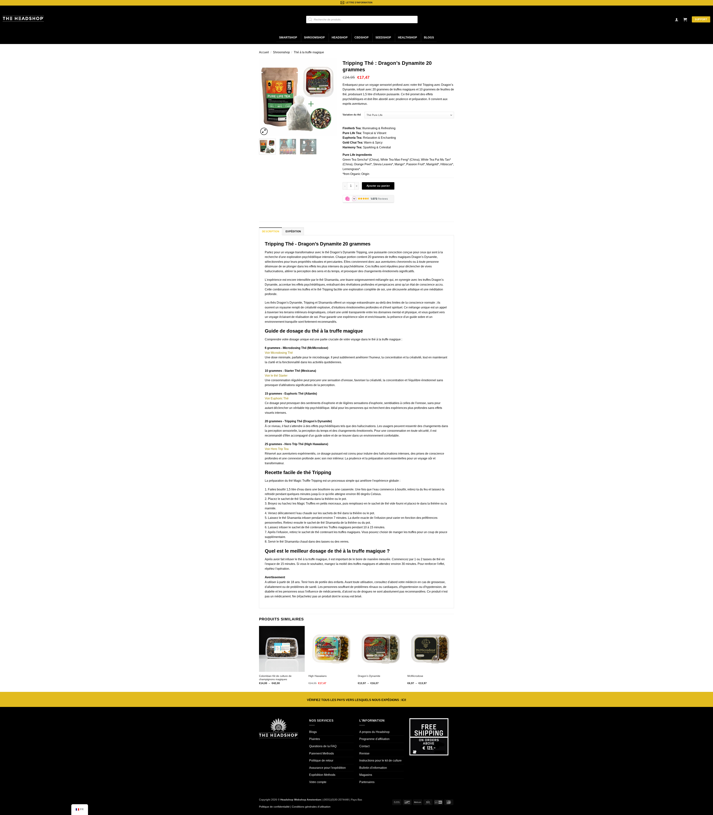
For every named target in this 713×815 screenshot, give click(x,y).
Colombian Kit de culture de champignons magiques (275, 677)
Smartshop (288, 37)
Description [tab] (270, 231)
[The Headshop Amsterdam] (23, 19)
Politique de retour (321, 760)
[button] (685, 19)
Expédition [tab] (293, 231)
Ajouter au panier (378, 185)
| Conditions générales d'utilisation (310, 806)
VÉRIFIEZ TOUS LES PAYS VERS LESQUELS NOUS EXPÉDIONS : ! (356, 700)
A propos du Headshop (374, 731)
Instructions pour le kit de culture (380, 760)
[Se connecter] (676, 19)
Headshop (340, 37)
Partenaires (367, 782)
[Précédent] (265, 97)
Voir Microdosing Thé (279, 352)
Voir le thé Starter (276, 375)
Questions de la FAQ (322, 746)
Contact (364, 746)
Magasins (365, 774)
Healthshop (407, 37)
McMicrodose (415, 675)
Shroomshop (314, 37)
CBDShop (361, 37)
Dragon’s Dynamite (369, 675)
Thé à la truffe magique (309, 52)
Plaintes (314, 739)
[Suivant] (330, 97)
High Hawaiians (317, 675)
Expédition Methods (322, 774)
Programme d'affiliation (374, 739)
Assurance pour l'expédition (327, 767)
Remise (364, 753)
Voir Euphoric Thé (277, 398)
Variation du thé (352, 114)
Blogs (429, 37)
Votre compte (317, 782)
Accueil (264, 52)
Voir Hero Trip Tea (277, 448)
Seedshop (383, 37)
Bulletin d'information (373, 767)
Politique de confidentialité (274, 806)
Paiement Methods (321, 753)
